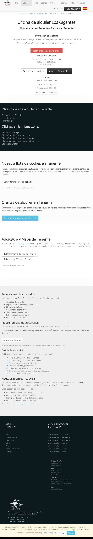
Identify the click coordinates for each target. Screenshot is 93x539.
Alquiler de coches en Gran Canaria (59, 440)
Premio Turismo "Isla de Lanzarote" (61, 484)
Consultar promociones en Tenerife (20, 218)
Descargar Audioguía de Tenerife (21, 253)
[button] (85, 7)
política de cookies (48, 532)
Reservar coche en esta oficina (46, 50)
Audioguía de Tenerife (27, 243)
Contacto (81, 3)
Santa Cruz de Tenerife (12, 115)
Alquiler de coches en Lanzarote (58, 435)
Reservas (63, 3)
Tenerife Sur (53, 13)
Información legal (56, 470)
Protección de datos (56, 473)
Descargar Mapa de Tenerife (19, 259)
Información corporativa (13, 449)
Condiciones (54, 474)
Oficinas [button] (26, 3)
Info (72, 3)
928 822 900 (48, 64)
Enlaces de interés (56, 489)
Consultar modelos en (18, 181)
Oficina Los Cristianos (11, 143)
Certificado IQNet (56, 465)
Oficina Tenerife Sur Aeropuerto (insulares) (20, 141)
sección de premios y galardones (19, 404)
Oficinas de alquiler (12, 437)
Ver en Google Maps (60, 71)
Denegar (62, 533)
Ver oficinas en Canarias (12, 340)
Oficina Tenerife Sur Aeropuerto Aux (18, 138)
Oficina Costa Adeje (10, 132)
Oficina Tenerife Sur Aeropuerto (16, 135)
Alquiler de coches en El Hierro (57, 449)
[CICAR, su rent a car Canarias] (8, 3)
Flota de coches (40, 3)
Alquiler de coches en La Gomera (58, 446)
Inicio (17, 3)
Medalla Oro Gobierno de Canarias (61, 480)
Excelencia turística (56, 482)
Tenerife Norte (8, 118)
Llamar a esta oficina (34, 71)
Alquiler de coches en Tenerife (36, 13)
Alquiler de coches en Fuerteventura (59, 437)
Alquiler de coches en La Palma (57, 452)
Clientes (59, 8)
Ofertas (53, 3)
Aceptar (71, 533)
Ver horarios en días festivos (46, 92)
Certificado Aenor (56, 463)
